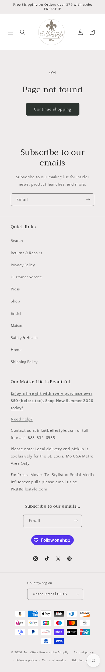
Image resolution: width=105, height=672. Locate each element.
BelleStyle (31, 652)
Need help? (22, 419)
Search (17, 241)
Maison (17, 326)
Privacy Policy (23, 265)
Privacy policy (26, 660)
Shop (15, 301)
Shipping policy (82, 660)
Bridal (16, 314)
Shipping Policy (24, 362)
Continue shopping (52, 109)
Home (16, 350)
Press (15, 289)
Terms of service (54, 660)
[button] (11, 32)
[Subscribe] (88, 199)
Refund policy (84, 652)
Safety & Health (24, 338)
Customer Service (26, 277)
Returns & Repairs (26, 253)
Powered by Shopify (54, 652)
